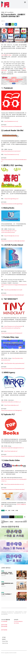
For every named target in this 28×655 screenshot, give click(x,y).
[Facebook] (6, 24)
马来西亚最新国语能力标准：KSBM (7, 584)
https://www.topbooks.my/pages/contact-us (12, 447)
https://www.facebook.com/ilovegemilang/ (11, 203)
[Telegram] (15, 24)
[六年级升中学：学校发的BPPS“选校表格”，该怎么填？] (22, 575)
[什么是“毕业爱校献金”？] (22, 596)
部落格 (2, 12)
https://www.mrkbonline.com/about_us (11, 402)
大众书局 (3, 55)
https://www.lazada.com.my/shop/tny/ (10, 328)
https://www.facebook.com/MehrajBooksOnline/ (13, 241)
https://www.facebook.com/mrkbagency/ (11, 410)
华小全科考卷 (4, 621)
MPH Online (8, 55)
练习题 (17, 510)
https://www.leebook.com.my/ (11, 154)
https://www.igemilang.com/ (11, 198)
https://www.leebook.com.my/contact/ (11, 151)
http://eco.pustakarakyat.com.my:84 (13, 289)
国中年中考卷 (4, 624)
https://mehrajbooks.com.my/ (11, 235)
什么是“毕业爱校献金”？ (6, 594)
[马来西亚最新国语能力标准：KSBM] (22, 585)
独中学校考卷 (4, 629)
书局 (6, 510)
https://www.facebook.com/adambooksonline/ (13, 489)
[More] (24, 517)
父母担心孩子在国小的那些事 (21, 521)
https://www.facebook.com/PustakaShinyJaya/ (12, 368)
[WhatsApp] (12, 24)
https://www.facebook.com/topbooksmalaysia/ (13, 456)
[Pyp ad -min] (14, 496)
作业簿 (9, 510)
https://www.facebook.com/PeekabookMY (11, 126)
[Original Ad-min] (14, 80)
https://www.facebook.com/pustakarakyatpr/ (13, 295)
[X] (9, 24)
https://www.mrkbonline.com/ (11, 405)
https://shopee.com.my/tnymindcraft (13, 326)
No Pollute (16, 623)
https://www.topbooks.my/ (10, 451)
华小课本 (12, 510)
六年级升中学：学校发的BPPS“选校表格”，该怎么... (7, 573)
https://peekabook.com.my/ (11, 121)
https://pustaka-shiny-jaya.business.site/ (14, 363)
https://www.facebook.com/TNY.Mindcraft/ (11, 333)
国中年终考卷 (4, 626)
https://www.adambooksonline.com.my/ (14, 484)
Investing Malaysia (18, 621)
